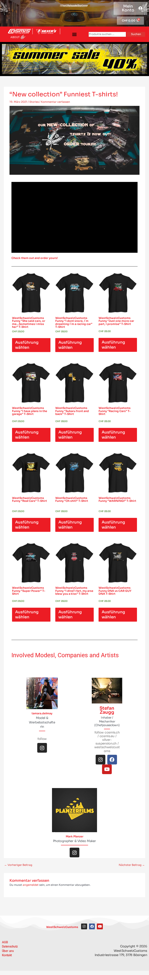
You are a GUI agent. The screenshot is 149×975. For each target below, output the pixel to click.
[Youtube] (107, 769)
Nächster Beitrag (132, 865)
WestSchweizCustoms (62, 927)
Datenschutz (10, 946)
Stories (34, 102)
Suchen (136, 34)
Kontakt (7, 955)
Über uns (8, 951)
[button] (74, 34)
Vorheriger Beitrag (18, 865)
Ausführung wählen (27, 345)
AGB (5, 942)
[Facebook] (112, 759)
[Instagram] (42, 748)
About (15, 37)
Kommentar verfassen (55, 102)
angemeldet (31, 885)
